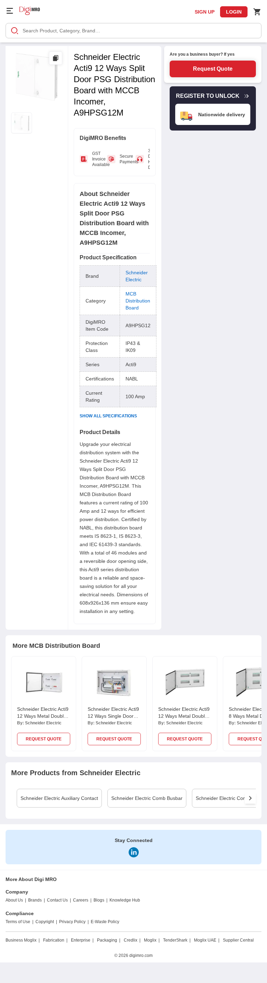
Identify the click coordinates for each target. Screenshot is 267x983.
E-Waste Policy (105, 921)
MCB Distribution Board (138, 300)
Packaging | (108, 940)
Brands (35, 900)
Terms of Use (18, 921)
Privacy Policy (72, 921)
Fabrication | (55, 940)
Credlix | (132, 940)
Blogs (99, 900)
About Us (14, 900)
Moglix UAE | (206, 940)
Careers (80, 900)
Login (234, 12)
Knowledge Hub (125, 900)
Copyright (44, 921)
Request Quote (213, 69)
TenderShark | (177, 940)
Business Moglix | (23, 940)
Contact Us (57, 900)
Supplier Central (238, 940)
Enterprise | (82, 940)
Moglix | (152, 940)
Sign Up (205, 12)
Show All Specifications (108, 416)
